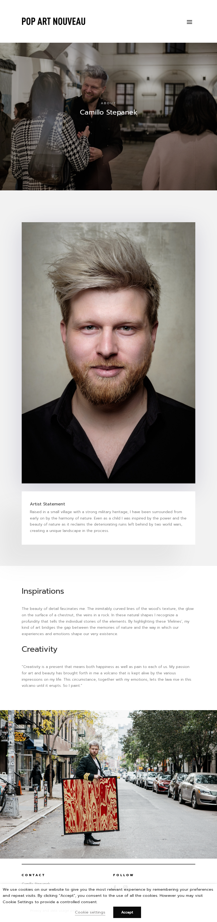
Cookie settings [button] (90, 912)
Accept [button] (127, 912)
